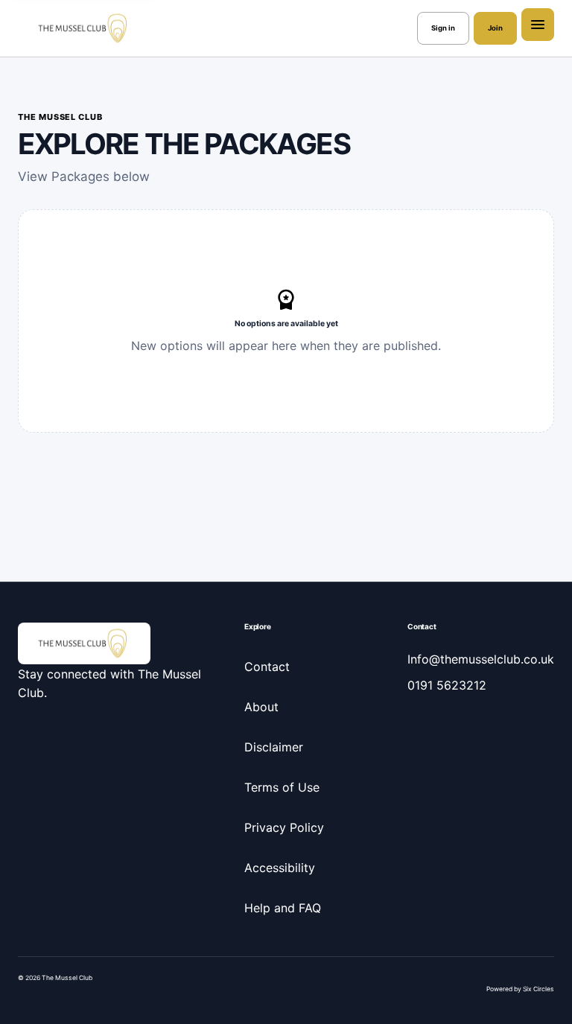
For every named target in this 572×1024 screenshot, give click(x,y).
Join (495, 28)
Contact (267, 666)
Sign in (443, 28)
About (261, 706)
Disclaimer (273, 747)
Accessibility (279, 867)
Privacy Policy (284, 827)
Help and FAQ (282, 907)
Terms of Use (282, 787)
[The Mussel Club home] (84, 28)
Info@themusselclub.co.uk (480, 659)
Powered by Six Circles (520, 989)
